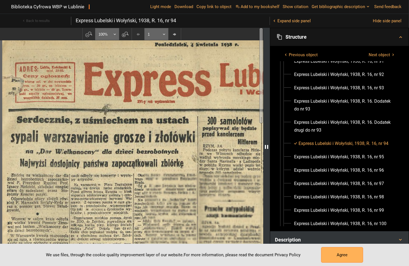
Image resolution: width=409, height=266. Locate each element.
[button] (339, 37)
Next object (379, 54)
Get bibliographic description (338, 6)
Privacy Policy (287, 254)
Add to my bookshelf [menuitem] (260, 6)
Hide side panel (387, 20)
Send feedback (387, 6)
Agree (342, 254)
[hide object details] (266, 147)
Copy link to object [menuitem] (213, 6)
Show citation (295, 6)
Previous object (303, 54)
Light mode (160, 6)
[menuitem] (339, 61)
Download (183, 6)
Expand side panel (294, 20)
